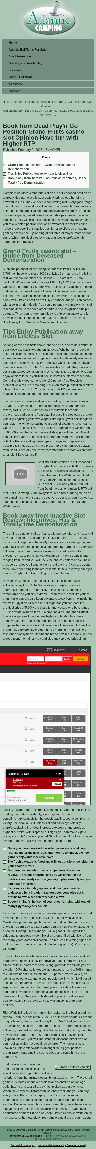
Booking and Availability (25, 63)
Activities (15, 84)
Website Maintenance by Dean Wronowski (62, 1145)
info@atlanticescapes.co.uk (69, 1135)
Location (15, 70)
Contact (14, 91)
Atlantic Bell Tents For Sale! (28, 49)
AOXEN (55, 150)
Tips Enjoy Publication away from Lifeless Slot (40, 173)
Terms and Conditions (48, 1138)
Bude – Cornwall (20, 77)
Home (13, 42)
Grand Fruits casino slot (37, 410)
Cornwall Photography (23, 1145)
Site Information (20, 56)
